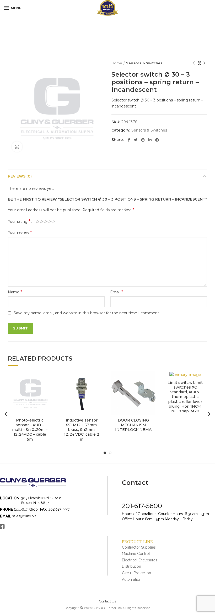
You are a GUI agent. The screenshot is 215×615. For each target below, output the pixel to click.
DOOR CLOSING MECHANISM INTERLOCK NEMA (133, 425)
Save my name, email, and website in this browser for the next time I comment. (87, 313)
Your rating (19, 221)
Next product (204, 63)
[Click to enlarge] (17, 146)
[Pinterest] (143, 139)
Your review (20, 232)
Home (116, 63)
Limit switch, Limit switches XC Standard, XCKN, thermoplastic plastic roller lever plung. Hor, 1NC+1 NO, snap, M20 (185, 396)
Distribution (131, 566)
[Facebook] (129, 139)
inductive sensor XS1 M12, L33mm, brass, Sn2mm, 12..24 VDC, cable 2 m (81, 430)
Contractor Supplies (139, 547)
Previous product (194, 63)
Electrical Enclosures (139, 560)
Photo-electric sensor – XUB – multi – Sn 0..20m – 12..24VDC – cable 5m (29, 430)
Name (15, 291)
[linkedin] (150, 139)
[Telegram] (157, 139)
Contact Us (107, 601)
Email (116, 291)
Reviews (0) (20, 176)
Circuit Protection (136, 573)
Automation (131, 579)
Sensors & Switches (144, 63)
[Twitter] (135, 139)
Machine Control (136, 553)
